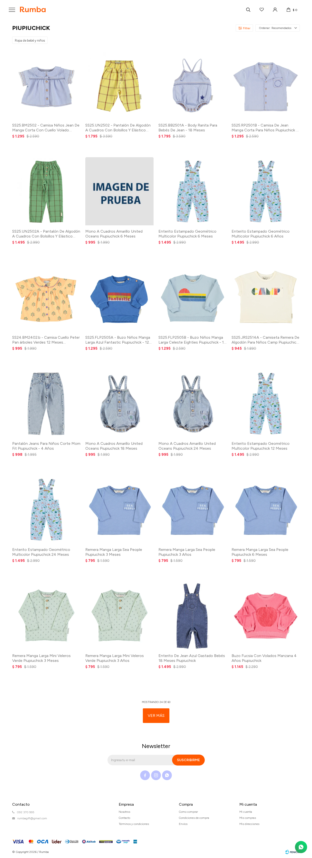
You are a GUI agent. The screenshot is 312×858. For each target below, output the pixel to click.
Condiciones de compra (194, 818)
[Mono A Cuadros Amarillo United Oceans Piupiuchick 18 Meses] (119, 403)
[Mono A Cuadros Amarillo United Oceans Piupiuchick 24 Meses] (192, 403)
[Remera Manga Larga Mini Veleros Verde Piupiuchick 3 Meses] (46, 616)
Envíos (183, 824)
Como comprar (188, 811)
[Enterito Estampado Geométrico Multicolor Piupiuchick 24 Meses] (46, 509)
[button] (248, 10)
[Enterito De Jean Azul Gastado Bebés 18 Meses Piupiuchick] (192, 616)
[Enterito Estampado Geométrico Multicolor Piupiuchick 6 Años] (266, 191)
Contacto (124, 818)
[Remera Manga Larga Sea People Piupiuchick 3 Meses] (119, 509)
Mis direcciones (249, 824)
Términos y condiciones (134, 824)
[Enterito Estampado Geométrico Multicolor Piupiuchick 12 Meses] (266, 403)
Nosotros (124, 811)
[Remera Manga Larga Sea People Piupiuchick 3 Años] (192, 509)
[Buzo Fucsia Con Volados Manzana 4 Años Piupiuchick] (266, 616)
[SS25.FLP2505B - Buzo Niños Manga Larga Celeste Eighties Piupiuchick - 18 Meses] (192, 297)
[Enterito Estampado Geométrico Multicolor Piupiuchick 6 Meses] (192, 191)
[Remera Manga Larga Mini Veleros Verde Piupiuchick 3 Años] (119, 616)
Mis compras (247, 818)
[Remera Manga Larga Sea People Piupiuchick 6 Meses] (266, 509)
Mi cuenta (245, 811)
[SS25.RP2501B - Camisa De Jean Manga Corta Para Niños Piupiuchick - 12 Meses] (266, 85)
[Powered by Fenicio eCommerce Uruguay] (292, 852)
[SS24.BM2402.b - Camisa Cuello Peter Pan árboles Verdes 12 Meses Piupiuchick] (46, 297)
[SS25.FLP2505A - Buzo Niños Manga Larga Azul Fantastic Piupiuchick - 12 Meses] (119, 297)
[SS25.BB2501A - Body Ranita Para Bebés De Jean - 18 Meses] (192, 85)
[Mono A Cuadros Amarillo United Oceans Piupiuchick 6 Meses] (119, 191)
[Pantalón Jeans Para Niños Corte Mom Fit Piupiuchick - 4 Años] (46, 403)
